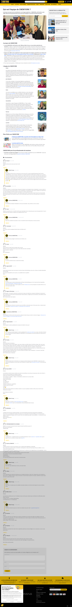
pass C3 (23, 437)
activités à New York (12, 54)
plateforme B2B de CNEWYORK (24, 154)
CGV (37, 591)
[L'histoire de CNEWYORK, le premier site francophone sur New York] (7, 139)
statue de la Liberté (30, 332)
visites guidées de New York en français (25, 54)
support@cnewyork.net (35, 507)
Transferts (42, 4)
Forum (59, 4)
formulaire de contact (35, 63)
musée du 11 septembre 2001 (36, 436)
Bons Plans (47, 4)
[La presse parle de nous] (7, 145)
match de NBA (12, 93)
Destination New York (15, 50)
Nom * (5, 562)
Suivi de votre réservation (40, 602)
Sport (37, 4)
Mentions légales (39, 589)
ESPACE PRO (38, 596)
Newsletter (38, 595)
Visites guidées (23, 4)
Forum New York (20, 120)
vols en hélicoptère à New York (25, 119)
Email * (5, 566)
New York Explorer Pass (19, 401)
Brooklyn (9, 130)
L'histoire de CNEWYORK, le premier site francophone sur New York (27, 136)
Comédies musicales (31, 4)
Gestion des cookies (39, 593)
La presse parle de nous (17, 143)
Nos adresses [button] (54, 4)
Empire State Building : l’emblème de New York (13, 283)
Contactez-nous (27, 284)
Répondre (5, 167)
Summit (11, 402)
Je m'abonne (65, 16)
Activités (17, 4)
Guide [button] (12, 4)
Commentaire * (7, 554)
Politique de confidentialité (41, 592)
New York (4, 6)
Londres (24, 109)
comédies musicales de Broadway (24, 86)
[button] (66, 2)
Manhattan (18, 128)
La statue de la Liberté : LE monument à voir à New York (20, 306)
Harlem (23, 128)
